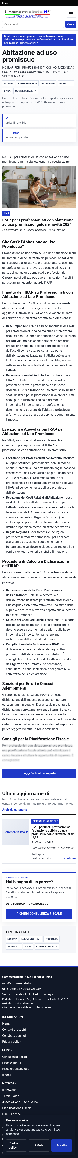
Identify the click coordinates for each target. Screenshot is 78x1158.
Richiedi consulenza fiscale (39, 913)
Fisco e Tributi (11, 1063)
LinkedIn (34, 994)
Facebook (20, 994)
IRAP (37, 102)
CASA (7, 91)
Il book (6, 1075)
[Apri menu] (71, 14)
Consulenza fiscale (14, 1057)
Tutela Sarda (10, 1096)
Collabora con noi (14, 1036)
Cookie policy (13, 1145)
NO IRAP (8, 83)
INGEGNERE (48, 83)
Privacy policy (11, 1041)
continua (70, 858)
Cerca (70, 24)
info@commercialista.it (17, 983)
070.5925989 (38, 904)
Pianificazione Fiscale (16, 1108)
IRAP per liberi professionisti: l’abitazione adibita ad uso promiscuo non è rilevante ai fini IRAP (53, 832)
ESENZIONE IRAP (27, 83)
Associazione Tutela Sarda (20, 1102)
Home (5, 3)
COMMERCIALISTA (25, 91)
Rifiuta (39, 1145)
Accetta (61, 1145)
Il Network (9, 1090)
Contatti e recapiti (14, 1029)
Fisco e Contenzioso (15, 1069)
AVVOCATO (65, 83)
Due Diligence (11, 1114)
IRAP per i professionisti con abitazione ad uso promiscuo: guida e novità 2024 (37, 222)
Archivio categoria (14, 810)
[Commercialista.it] (33, 14)
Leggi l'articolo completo (39, 773)
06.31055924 (16, 904)
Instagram (49, 994)
